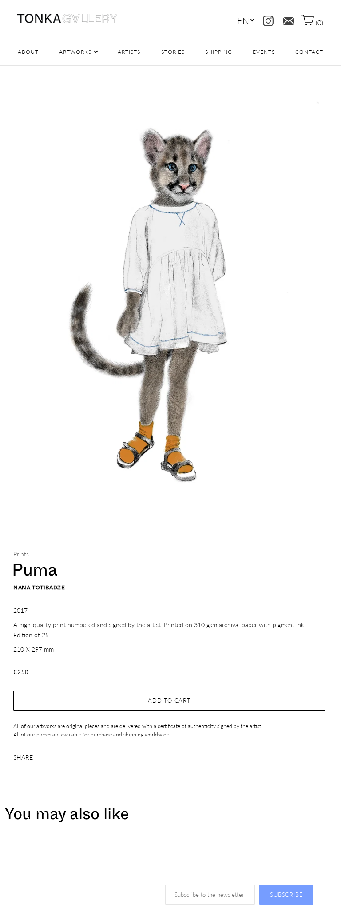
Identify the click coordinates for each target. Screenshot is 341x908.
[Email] (287, 19)
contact (309, 51)
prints (21, 554)
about (28, 51)
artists (129, 51)
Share (23, 757)
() (318, 23)
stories (173, 51)
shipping (218, 51)
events (264, 51)
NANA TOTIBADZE (39, 588)
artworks (75, 51)
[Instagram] (266, 19)
